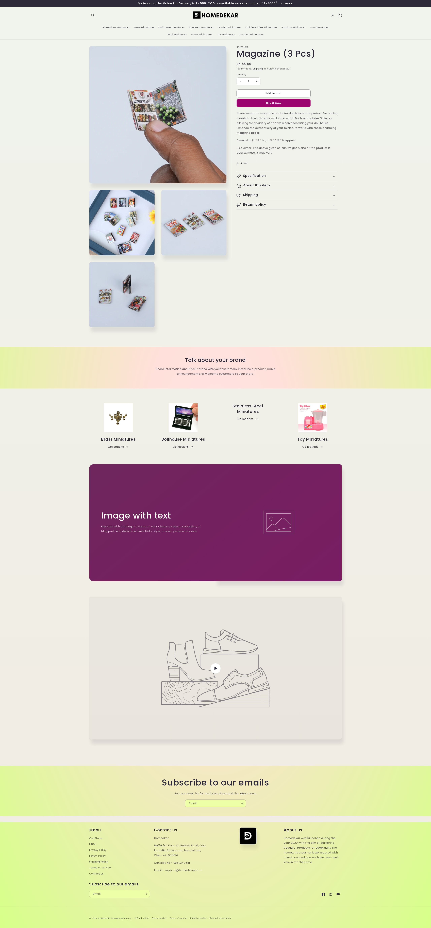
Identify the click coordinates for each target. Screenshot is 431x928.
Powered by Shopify (121, 918)
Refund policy (142, 918)
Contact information (220, 918)
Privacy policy (159, 918)
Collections (116, 447)
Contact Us (96, 873)
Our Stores (96, 838)
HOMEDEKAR (104, 918)
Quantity (241, 74)
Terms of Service (100, 867)
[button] (93, 15)
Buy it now (273, 103)
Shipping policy (198, 918)
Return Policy (97, 856)
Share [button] (244, 163)
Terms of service (178, 918)
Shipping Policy (98, 861)
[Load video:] (215, 668)
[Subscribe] (242, 803)
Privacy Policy (97, 850)
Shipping (258, 68)
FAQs (92, 844)
